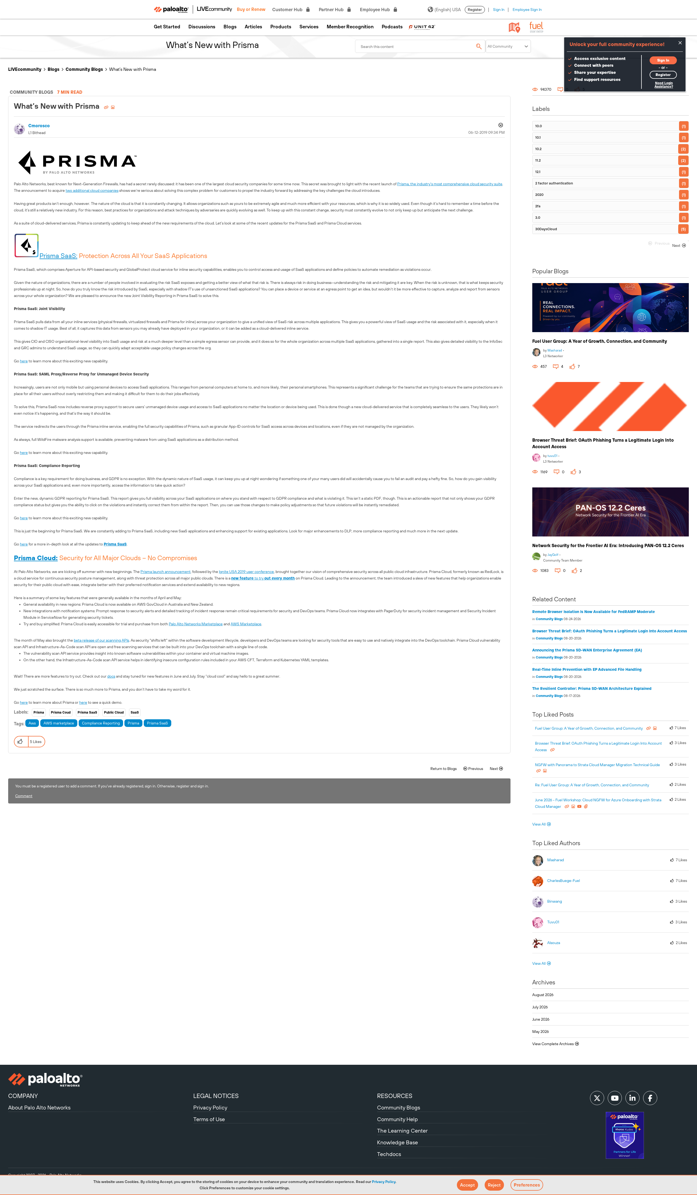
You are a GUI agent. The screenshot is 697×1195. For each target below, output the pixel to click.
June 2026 (540, 1019)
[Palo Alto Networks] (100, 1080)
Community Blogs (84, 69)
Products (280, 26)
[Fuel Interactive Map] (514, 27)
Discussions (201, 26)
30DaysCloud (546, 229)
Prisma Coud (61, 712)
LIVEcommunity (24, 69)
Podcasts (392, 26)
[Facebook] (650, 1098)
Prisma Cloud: (36, 558)
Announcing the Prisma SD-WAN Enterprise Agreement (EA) (587, 650)
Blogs (230, 26)
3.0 (537, 218)
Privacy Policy (383, 1181)
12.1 (537, 172)
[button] (467, 1185)
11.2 (538, 160)
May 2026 (540, 1031)
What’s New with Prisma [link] (132, 69)
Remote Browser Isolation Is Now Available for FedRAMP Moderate (593, 611)
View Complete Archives (553, 1044)
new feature (243, 578)
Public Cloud (114, 712)
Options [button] (500, 126)
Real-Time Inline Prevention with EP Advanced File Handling (586, 669)
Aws (32, 723)
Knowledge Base (397, 1142)
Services (309, 26)
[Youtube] (615, 1098)
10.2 (538, 149)
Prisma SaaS (115, 544)
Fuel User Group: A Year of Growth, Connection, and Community (599, 341)
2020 (539, 195)
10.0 (538, 126)
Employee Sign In (527, 9)
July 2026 (540, 1007)
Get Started (167, 26)
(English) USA (448, 9)
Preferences (527, 1184)
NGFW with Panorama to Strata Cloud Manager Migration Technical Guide (597, 765)
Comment (23, 796)
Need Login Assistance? (664, 85)
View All (539, 824)
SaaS (135, 712)
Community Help (397, 1119)
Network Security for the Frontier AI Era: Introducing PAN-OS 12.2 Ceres (608, 545)
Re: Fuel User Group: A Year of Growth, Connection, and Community (592, 785)
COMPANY (23, 1095)
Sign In (499, 9)
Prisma (38, 712)
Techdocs (389, 1154)
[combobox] (420, 46)
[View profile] (536, 351)
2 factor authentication (554, 183)
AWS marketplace (59, 723)
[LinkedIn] (632, 1098)
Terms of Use (209, 1119)
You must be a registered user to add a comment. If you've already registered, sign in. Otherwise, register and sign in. (112, 786)
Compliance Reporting (101, 723)
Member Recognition (350, 26)
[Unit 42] (421, 26)
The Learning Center (402, 1130)
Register (475, 9)
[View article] (610, 307)
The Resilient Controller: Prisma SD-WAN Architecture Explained (592, 688)
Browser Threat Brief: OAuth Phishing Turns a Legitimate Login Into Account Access (609, 631)
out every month (279, 578)
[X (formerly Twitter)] (597, 1098)
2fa (537, 206)
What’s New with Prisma (57, 106)
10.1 (538, 137)
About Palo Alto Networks (39, 1107)
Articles (253, 26)
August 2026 (543, 995)
